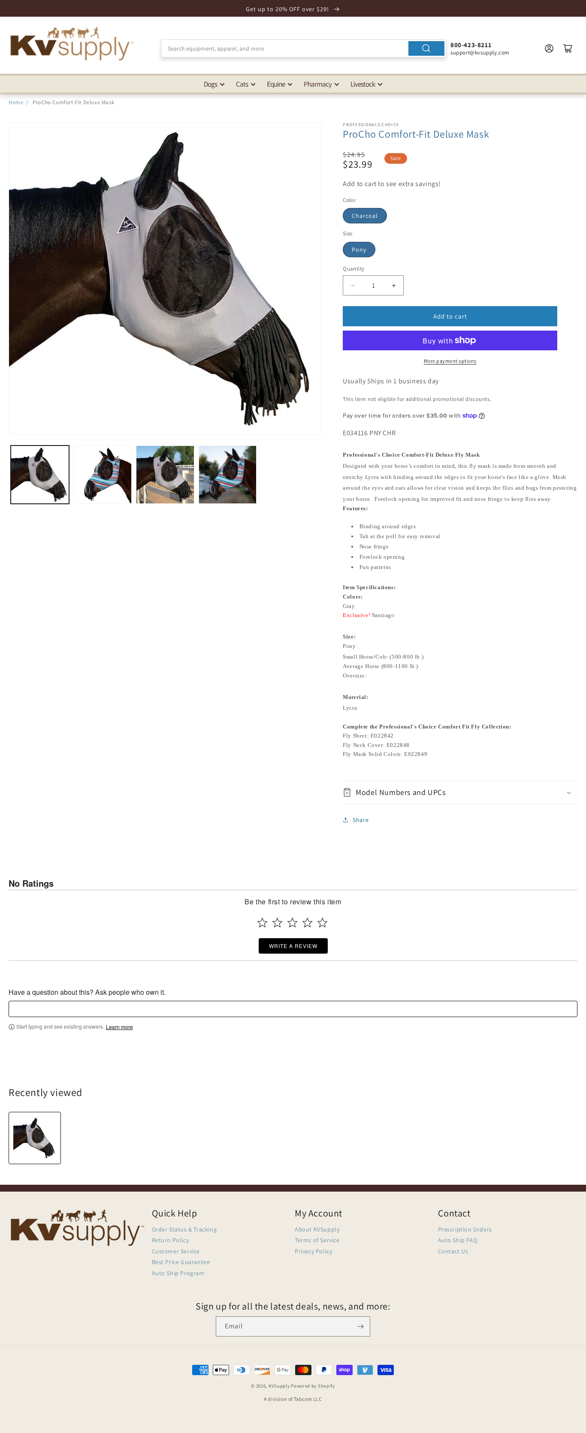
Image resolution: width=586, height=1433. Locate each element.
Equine (276, 84)
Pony (359, 249)
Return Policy (170, 1240)
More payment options (450, 361)
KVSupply (279, 1386)
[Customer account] (549, 48)
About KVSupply (317, 1229)
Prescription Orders (465, 1229)
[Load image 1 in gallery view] (40, 475)
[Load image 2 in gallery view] (102, 475)
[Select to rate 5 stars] (322, 922)
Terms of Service (317, 1240)
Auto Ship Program (178, 1273)
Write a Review (293, 945)
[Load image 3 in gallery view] (165, 475)
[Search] (426, 48)
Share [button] (361, 820)
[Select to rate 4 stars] (307, 922)
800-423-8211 (470, 45)
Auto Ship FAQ (457, 1240)
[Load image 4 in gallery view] (228, 475)
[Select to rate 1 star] (262, 922)
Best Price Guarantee (181, 1262)
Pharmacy (318, 84)
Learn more (119, 1027)
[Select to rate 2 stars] (277, 922)
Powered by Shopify (313, 1386)
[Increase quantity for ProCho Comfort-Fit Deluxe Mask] (393, 285)
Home (16, 102)
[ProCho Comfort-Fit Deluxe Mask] (34, 1138)
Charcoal (365, 216)
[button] (460, 792)
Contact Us (453, 1251)
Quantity (353, 268)
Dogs (210, 84)
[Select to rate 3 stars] (292, 922)
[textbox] (293, 1009)
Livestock (362, 84)
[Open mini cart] (568, 48)
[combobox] (303, 48)
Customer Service (176, 1251)
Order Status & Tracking (184, 1229)
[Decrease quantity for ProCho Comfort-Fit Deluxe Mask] (352, 285)
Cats (242, 84)
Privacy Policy (313, 1251)
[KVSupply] (73, 43)
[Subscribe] (360, 1326)
